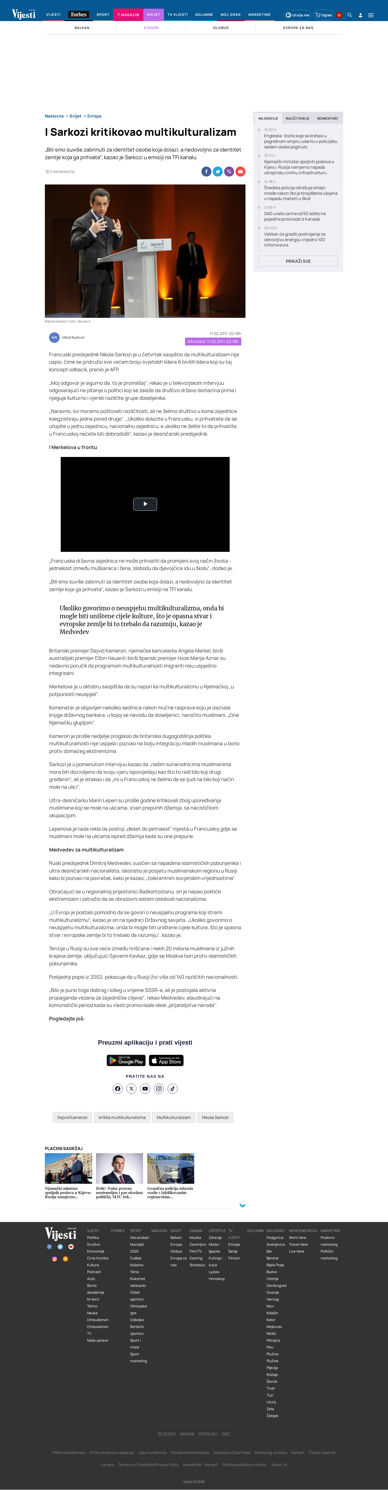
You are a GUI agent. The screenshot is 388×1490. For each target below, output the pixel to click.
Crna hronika (97, 1258)
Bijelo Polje (275, 1265)
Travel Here (298, 1244)
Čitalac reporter (322, 1452)
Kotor (271, 1319)
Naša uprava (97, 1340)
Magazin (159, 1230)
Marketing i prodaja (271, 1452)
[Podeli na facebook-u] (206, 172)
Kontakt (298, 1452)
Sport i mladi (135, 1344)
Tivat (271, 1388)
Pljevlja (272, 1367)
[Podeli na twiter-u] (218, 172)
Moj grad (275, 1230)
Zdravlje (215, 1237)
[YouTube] (145, 1089)
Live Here (296, 1251)
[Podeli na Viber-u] (229, 172)
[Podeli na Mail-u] (240, 172)
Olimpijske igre (138, 1309)
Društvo (93, 1244)
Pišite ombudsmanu (69, 1452)
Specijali (208, 1434)
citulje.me (300, 15)
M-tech (93, 1299)
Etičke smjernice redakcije (112, 1452)
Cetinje (272, 1278)
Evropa (176, 1244)
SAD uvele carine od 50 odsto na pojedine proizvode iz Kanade (295, 216)
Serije (233, 1251)
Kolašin (272, 1313)
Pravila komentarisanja (190, 1452)
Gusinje (273, 1292)
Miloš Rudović (73, 337)
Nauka (92, 1313)
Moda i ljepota (214, 1248)
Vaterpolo (138, 1285)
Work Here (297, 1237)
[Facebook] (118, 1089)
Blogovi (167, 1434)
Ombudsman (97, 1319)
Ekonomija (95, 1251)
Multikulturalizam (174, 1117)
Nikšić (271, 1333)
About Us (279, 1464)
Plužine (272, 1354)
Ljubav (214, 1271)
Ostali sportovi (137, 1296)
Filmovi (234, 1258)
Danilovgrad (276, 1285)
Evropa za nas (179, 1261)
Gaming (196, 1258)
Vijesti (93, 1230)
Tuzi (270, 1395)
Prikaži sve (298, 261)
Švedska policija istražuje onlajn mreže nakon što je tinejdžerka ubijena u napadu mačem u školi (301, 193)
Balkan (176, 1237)
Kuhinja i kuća (216, 1261)
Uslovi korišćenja (152, 1452)
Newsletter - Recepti (200, 1464)
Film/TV (196, 1251)
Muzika (195, 1237)
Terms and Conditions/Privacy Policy (148, 1464)
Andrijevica (276, 1244)
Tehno (92, 1306)
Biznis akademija (95, 1289)
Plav (270, 1347)
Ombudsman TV (97, 1330)
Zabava (196, 1230)
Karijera (107, 1464)
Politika (93, 1237)
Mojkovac (274, 1326)
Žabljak (272, 1415)
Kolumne (255, 1230)
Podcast (94, 1271)
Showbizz (197, 1265)
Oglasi (326, 15)
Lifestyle (217, 1230)
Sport (135, 1230)
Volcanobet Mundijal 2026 (139, 1244)
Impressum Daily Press (231, 1452)
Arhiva (187, 1434)
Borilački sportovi (137, 1330)
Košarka (136, 1265)
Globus (176, 1251)
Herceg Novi (273, 1302)
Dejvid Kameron (72, 1117)
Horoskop (217, 1278)
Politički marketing (329, 1254)
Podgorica (275, 1237)
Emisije (234, 1244)
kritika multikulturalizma (122, 1117)
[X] (131, 1089)
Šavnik (272, 1381)
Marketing (330, 1230)
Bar (269, 1251)
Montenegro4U (303, 1230)
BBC (226, 1434)
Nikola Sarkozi (215, 1117)
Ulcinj (271, 1402)
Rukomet (137, 1278)
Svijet (176, 1230)
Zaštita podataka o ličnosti (244, 1464)
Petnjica (273, 1340)
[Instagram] (159, 1089)
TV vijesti (234, 1234)
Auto (91, 1278)
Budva (272, 1271)
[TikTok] (173, 1089)
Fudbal (135, 1258)
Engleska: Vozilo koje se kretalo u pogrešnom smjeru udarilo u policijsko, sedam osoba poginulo (301, 141)
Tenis (134, 1271)
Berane (272, 1258)
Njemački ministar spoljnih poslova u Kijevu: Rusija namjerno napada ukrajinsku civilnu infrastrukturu (299, 167)
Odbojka (137, 1319)
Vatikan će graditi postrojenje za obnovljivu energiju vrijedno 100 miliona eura (294, 239)
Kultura (93, 1265)
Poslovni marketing (329, 1241)
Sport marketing (138, 1357)
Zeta (270, 1408)
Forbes (117, 1230)
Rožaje (272, 1374)
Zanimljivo (198, 1244)
